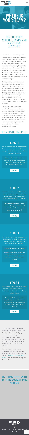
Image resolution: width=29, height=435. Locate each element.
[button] (21, 3)
